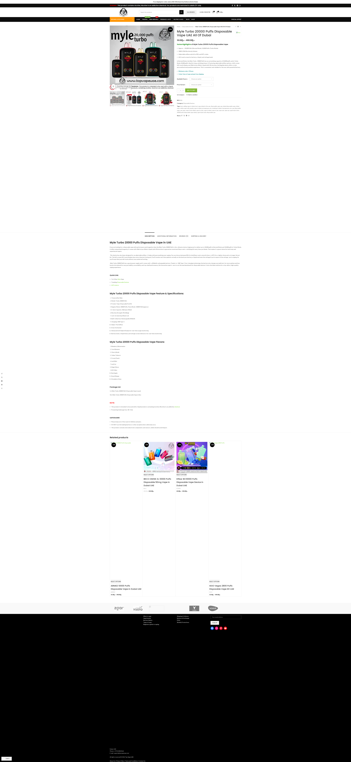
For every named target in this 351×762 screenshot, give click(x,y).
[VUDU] (194, 608)
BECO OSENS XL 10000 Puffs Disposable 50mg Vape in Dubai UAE (157, 482)
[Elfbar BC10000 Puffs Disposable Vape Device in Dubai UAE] (191, 457)
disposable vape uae (216, 106)
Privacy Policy (120, 761)
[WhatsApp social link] (240, 5)
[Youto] (137, 608)
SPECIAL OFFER (236, 19)
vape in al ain (199, 110)
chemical (177, 407)
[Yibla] (175, 608)
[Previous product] (236, 27)
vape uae (221, 110)
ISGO (210, 592)
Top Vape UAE (129, 757)
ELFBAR (178, 488)
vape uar (227, 110)
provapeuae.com (207, 108)
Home (178, 26)
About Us (112, 761)
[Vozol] (213, 608)
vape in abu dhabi (191, 110)
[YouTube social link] (2, 381)
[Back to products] (238, 27)
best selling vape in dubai (187, 106)
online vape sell (184, 108)
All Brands (191, 12)
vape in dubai (207, 110)
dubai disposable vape (229, 106)
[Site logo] (123, 12)
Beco (145, 488)
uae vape (182, 110)
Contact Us (142, 761)
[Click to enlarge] (113, 86)
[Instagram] (216, 628)
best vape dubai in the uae (202, 106)
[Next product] (240, 27)
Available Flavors (182, 79)
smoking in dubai (217, 108)
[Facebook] (212, 628)
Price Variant (181, 84)
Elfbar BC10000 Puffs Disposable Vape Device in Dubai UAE (189, 482)
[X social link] (234, 5)
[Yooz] (156, 608)
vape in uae (215, 110)
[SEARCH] (181, 12)
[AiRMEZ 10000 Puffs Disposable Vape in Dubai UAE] (126, 511)
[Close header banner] (348, 2)
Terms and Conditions (131, 761)
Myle (119, 279)
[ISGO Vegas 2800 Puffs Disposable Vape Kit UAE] (224, 511)
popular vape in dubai (195, 108)
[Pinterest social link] (237, 5)
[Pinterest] (221, 628)
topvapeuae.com (227, 108)
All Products (115, 285)
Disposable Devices (187, 26)
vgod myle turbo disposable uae (206, 112)
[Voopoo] (232, 608)
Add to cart (191, 90)
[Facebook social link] (232, 5)
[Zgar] (119, 608)
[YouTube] (225, 628)
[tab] (149, 235)
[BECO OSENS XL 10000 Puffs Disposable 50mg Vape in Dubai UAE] (159, 457)
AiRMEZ (113, 592)
